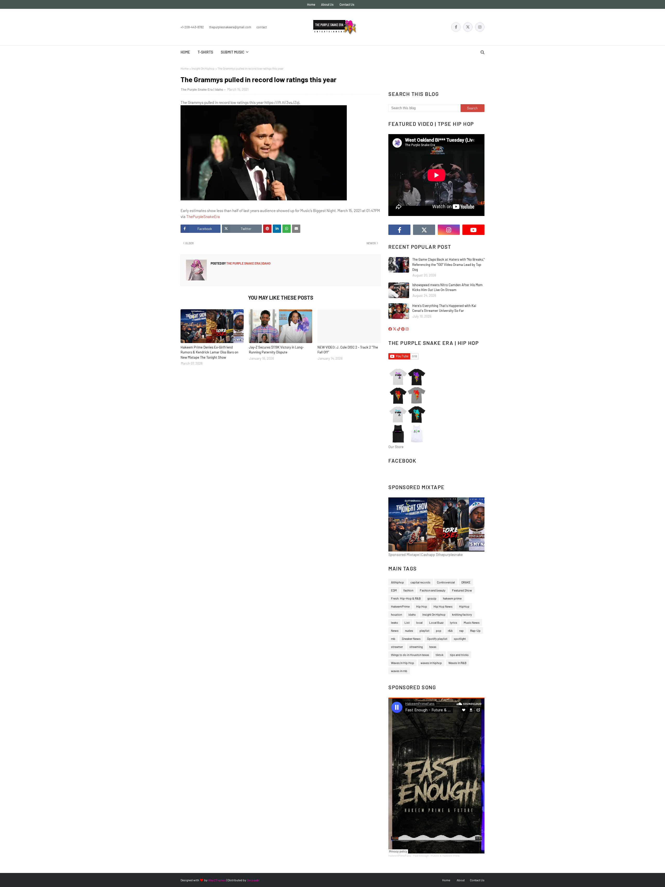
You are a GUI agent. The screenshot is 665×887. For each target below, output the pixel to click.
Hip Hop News (443, 606)
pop (438, 630)
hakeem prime (452, 598)
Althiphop (397, 582)
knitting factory (462, 614)
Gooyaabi (253, 880)
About (461, 880)
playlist (424, 630)
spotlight (460, 638)
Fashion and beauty (432, 590)
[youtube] (473, 230)
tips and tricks (459, 654)
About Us (327, 4)
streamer (397, 646)
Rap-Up (475, 630)
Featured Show (462, 590)
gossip (431, 598)
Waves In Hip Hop (402, 663)
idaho (412, 614)
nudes (409, 630)
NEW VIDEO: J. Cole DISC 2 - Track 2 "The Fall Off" (347, 349)
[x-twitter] (468, 27)
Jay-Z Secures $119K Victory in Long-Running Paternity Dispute (276, 349)
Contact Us (347, 4)
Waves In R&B (457, 663)
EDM (394, 590)
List (407, 622)
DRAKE (465, 582)
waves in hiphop (431, 663)
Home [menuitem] (185, 52)
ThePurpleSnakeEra (203, 216)
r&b (450, 630)
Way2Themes (217, 880)
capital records (420, 582)
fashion (408, 590)
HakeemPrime (400, 606)
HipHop (464, 606)
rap (461, 630)
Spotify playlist (437, 638)
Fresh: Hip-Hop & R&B (406, 598)
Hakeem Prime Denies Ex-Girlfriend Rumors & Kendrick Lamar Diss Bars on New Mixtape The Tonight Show (209, 352)
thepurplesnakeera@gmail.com (230, 27)
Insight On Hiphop (203, 68)
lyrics (453, 622)
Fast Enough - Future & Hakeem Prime (436, 855)
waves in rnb (399, 671)
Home (311, 4)
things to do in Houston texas (410, 654)
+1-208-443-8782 (192, 27)
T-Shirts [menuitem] (205, 52)
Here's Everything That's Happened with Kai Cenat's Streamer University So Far (444, 308)
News (394, 630)
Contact (261, 27)
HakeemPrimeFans (399, 855)
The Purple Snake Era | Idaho (202, 89)
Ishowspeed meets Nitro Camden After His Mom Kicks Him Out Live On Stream (447, 287)
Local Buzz (436, 622)
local (419, 622)
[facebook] (456, 27)
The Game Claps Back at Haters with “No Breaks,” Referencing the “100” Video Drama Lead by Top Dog (448, 264)
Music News (472, 622)
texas (432, 646)
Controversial (446, 582)
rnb (393, 638)
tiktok (439, 654)
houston (396, 614)
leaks (394, 622)
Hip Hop (421, 606)
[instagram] (479, 27)
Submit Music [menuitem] (232, 52)
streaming (416, 646)
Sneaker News (411, 638)
